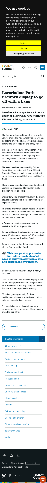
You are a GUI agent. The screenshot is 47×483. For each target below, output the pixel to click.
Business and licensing (15, 359)
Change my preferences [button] (23, 53)
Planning (9, 404)
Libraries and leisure (14, 398)
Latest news (11, 86)
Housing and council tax (16, 385)
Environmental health (14, 372)
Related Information (14, 339)
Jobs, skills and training (15, 392)
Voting (8, 437)
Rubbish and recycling (15, 411)
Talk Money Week (13, 431)
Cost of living (11, 365)
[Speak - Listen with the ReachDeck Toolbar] (42, 479)
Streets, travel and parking (17, 424)
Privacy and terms (32, 463)
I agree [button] (23, 43)
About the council (13, 346)
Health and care (12, 379)
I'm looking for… (10, 76)
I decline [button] (23, 48)
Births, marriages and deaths (18, 352)
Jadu (26, 467)
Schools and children (14, 418)
